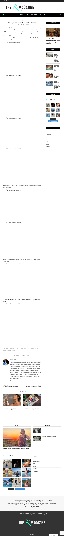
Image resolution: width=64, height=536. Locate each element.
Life (40, 14)
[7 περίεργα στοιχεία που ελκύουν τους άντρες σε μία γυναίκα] (37, 430)
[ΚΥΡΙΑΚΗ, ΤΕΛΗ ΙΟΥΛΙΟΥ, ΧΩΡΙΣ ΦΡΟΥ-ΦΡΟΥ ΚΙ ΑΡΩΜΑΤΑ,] (26, 463)
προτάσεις (9, 350)
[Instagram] (6, 0)
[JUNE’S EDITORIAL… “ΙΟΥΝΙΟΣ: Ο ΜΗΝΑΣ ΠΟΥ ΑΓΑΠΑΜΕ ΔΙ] (26, 482)
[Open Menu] (4, 15)
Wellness (26, 14)
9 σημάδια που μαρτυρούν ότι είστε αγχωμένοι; (49, 436)
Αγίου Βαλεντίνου (12, 348)
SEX (46, 139)
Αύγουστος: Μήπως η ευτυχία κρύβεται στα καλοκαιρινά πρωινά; (16, 448)
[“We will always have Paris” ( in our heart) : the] (48, 105)
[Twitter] (4, 0)
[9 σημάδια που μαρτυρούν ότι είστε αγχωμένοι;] (37, 438)
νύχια (37, 348)
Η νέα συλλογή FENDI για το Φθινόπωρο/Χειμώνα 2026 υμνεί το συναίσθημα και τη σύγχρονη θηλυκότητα (53, 41)
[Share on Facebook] (24, 355)
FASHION (47, 144)
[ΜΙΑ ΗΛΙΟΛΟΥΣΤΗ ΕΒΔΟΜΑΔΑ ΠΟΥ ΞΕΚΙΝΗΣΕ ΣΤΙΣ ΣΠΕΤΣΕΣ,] (16, 482)
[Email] (10, 0)
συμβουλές (14, 350)
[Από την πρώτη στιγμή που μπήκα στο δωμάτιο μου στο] (58, 110)
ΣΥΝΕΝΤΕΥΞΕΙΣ (48, 134)
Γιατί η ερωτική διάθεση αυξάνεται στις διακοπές (56, 75)
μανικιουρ (32, 348)
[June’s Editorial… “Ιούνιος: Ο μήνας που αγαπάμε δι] (58, 115)
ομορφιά (4, 350)
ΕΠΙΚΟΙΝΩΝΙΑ (38, 528)
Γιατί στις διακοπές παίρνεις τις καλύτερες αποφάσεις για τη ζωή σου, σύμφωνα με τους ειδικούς (57, 57)
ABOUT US (26, 528)
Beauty (21, 14)
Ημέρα (18, 348)
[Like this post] (23, 355)
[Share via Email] (28, 355)
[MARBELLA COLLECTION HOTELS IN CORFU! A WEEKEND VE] (7, 482)
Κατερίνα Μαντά (21, 24)
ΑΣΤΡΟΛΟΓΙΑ (48, 146)
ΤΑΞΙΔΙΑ (47, 141)
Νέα (44, 14)
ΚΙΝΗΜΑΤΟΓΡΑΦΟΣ (49, 137)
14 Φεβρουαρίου (5, 348)
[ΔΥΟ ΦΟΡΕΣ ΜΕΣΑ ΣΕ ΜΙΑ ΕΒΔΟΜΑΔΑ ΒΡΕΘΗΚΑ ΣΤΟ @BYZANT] (7, 472)
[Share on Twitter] (25, 355)
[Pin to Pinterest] (27, 355)
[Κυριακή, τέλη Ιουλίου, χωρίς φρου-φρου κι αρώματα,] (58, 105)
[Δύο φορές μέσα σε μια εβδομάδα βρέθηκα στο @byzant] (48, 110)
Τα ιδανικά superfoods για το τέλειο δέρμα (32, 408)
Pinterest (11, 37)
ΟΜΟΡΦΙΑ (47, 132)
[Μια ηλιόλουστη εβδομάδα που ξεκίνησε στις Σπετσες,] (53, 115)
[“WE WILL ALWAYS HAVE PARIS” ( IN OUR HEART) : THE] (7, 463)
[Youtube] (8, 0)
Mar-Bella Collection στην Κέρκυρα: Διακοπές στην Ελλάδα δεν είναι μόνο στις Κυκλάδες (57, 85)
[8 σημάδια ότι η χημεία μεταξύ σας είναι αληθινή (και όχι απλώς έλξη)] (49, 67)
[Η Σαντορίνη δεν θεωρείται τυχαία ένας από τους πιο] (53, 110)
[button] (4, 403)
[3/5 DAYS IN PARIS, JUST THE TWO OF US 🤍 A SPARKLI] (16, 463)
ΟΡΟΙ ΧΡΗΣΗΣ (32, 528)
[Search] (60, 14)
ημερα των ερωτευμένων (25, 348)
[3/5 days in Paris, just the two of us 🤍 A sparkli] (53, 105)
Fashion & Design (34, 14)
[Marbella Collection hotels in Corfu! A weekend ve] (48, 115)
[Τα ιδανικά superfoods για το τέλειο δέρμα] (32, 400)
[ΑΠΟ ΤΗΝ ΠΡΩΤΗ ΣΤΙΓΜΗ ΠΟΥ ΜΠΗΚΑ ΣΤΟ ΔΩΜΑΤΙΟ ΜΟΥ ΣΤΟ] (26, 472)
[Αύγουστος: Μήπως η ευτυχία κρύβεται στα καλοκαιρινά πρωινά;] (17, 437)
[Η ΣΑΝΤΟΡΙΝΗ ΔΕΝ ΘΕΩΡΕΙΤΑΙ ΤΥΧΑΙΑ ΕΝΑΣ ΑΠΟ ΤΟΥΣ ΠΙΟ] (16, 472)
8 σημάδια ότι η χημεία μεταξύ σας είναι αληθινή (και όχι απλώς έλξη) (57, 68)
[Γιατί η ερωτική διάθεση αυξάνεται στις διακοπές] (49, 75)
